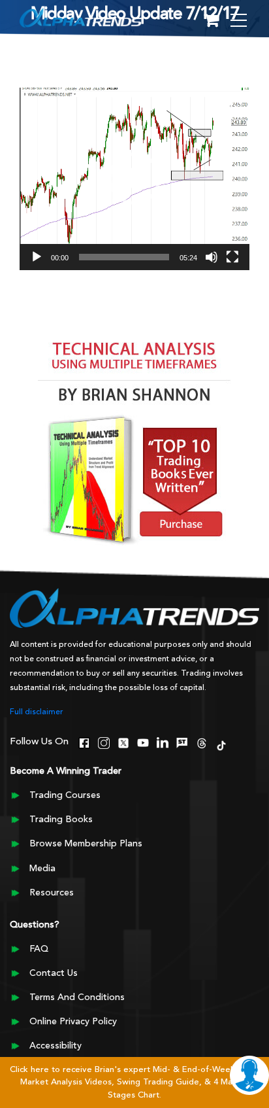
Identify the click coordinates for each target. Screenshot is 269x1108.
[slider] (124, 257)
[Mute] (211, 257)
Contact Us (53, 973)
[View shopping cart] (211, 21)
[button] (134, 178)
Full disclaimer (36, 712)
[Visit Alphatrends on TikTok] (221, 744)
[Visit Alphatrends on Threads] (202, 741)
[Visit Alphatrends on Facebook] (84, 741)
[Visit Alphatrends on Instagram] (104, 741)
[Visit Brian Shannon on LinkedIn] (162, 741)
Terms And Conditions (77, 997)
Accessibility (55, 1045)
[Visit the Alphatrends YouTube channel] (143, 741)
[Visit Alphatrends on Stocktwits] (182, 741)
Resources (51, 892)
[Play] (36, 257)
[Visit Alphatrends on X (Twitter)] (123, 741)
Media (42, 868)
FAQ (38, 949)
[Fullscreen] (232, 257)
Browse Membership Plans (85, 843)
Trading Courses (65, 795)
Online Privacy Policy (73, 1021)
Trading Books (61, 819)
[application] (134, 179)
